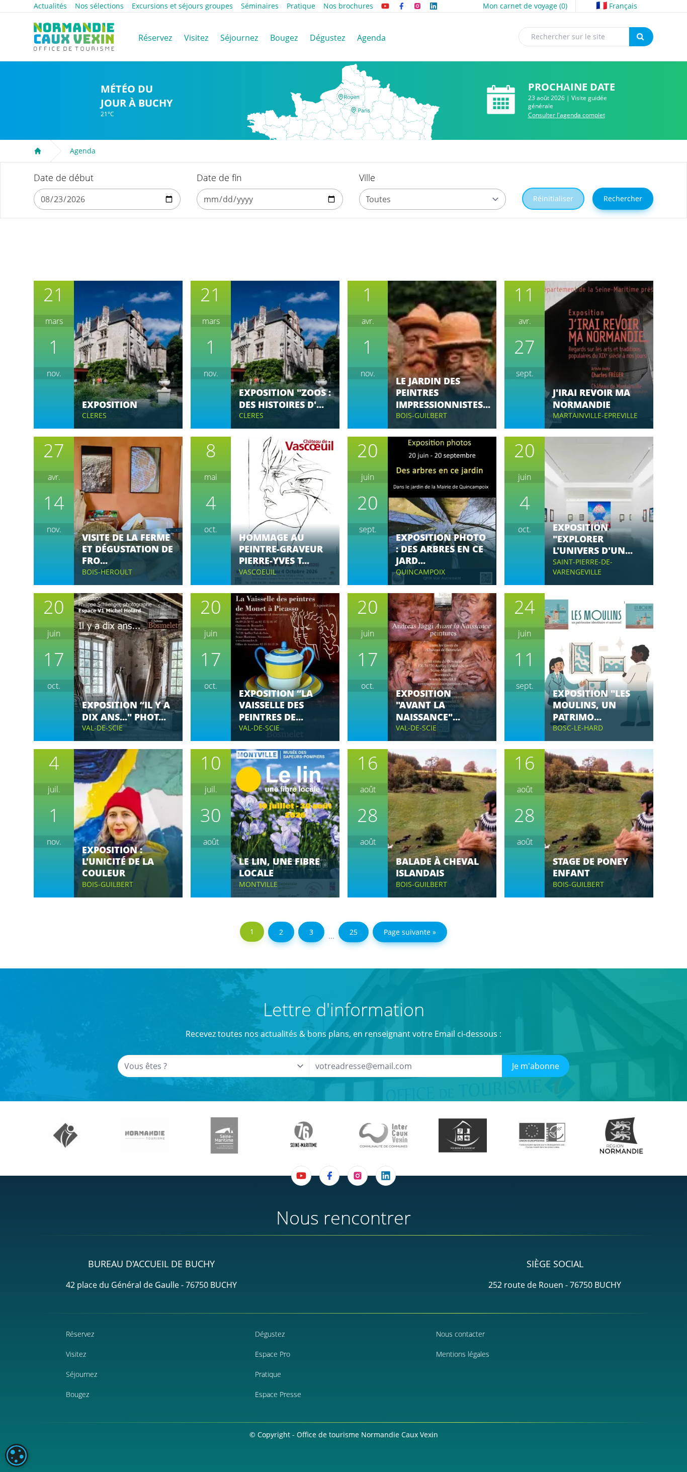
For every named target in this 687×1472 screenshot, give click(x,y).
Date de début (64, 178)
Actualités (50, 6)
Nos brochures (348, 6)
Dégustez (270, 1334)
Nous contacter (460, 1334)
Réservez (80, 1334)
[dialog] (16, 1455)
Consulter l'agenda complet (566, 115)
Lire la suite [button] (111, 385)
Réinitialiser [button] (553, 198)
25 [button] (354, 932)
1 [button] (252, 931)
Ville (367, 178)
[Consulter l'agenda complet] (501, 100)
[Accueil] (38, 151)
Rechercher (623, 198)
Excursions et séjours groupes (182, 6)
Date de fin (219, 178)
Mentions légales (462, 1354)
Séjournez (81, 1374)
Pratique (301, 6)
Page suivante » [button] (410, 932)
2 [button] (281, 932)
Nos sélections (99, 6)
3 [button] (311, 932)
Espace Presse (278, 1394)
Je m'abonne (535, 1066)
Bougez (77, 1394)
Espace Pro (272, 1354)
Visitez (76, 1354)
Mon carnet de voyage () (525, 6)
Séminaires (260, 6)
